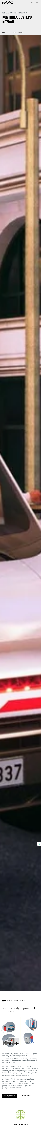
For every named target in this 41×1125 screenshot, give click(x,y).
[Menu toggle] (37, 2)
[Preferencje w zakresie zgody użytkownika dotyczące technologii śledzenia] (39, 844)
